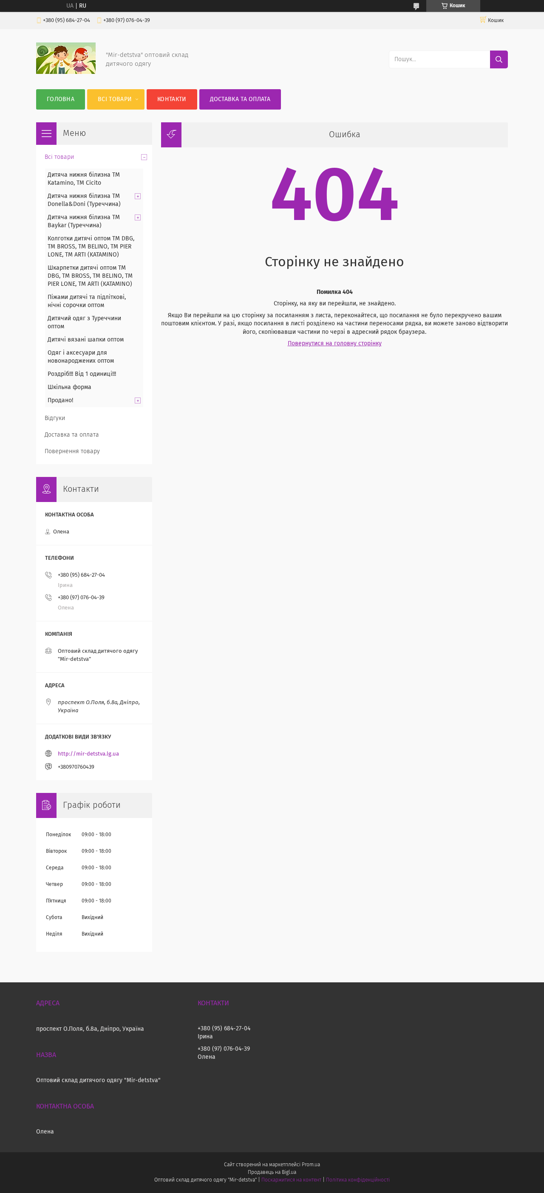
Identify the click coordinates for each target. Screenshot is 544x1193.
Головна (60, 99)
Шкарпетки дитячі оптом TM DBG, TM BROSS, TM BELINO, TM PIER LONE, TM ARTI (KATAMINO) (90, 276)
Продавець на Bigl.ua (272, 1172)
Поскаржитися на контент (291, 1180)
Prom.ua (311, 1165)
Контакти (171, 99)
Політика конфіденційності (358, 1180)
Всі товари (115, 99)
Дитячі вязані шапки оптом (86, 340)
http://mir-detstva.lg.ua (88, 754)
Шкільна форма (69, 387)
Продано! (60, 400)
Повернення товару (72, 451)
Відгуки (55, 418)
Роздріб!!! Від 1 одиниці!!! (82, 374)
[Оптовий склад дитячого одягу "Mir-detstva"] (66, 72)
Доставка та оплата (240, 99)
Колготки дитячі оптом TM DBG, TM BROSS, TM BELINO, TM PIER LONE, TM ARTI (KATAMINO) (91, 247)
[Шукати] (499, 59)
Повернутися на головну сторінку (335, 344)
